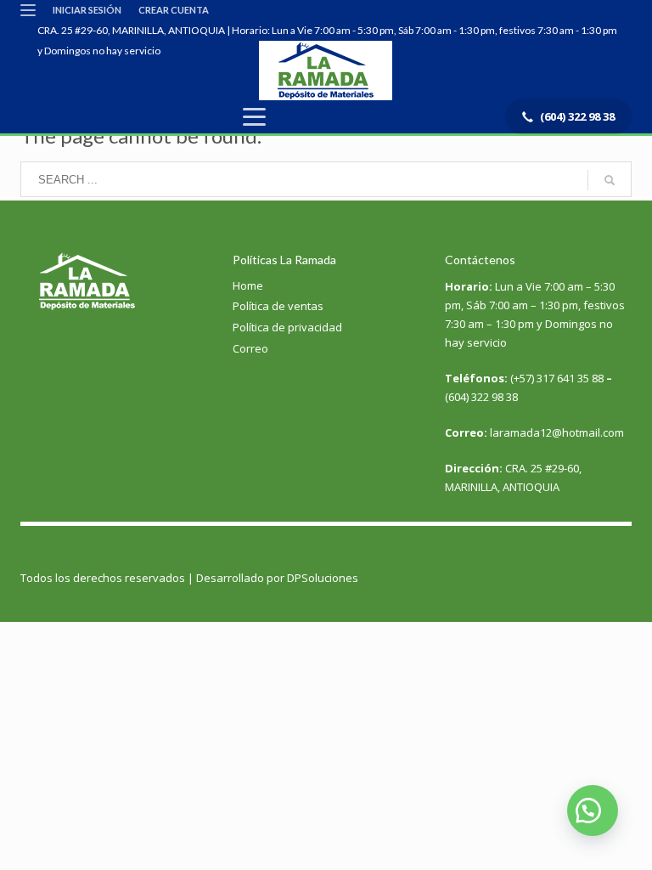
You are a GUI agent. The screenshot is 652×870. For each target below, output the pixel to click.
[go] (609, 180)
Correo (250, 348)
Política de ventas (278, 306)
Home (248, 285)
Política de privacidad (287, 327)
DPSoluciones (322, 577)
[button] (592, 810)
